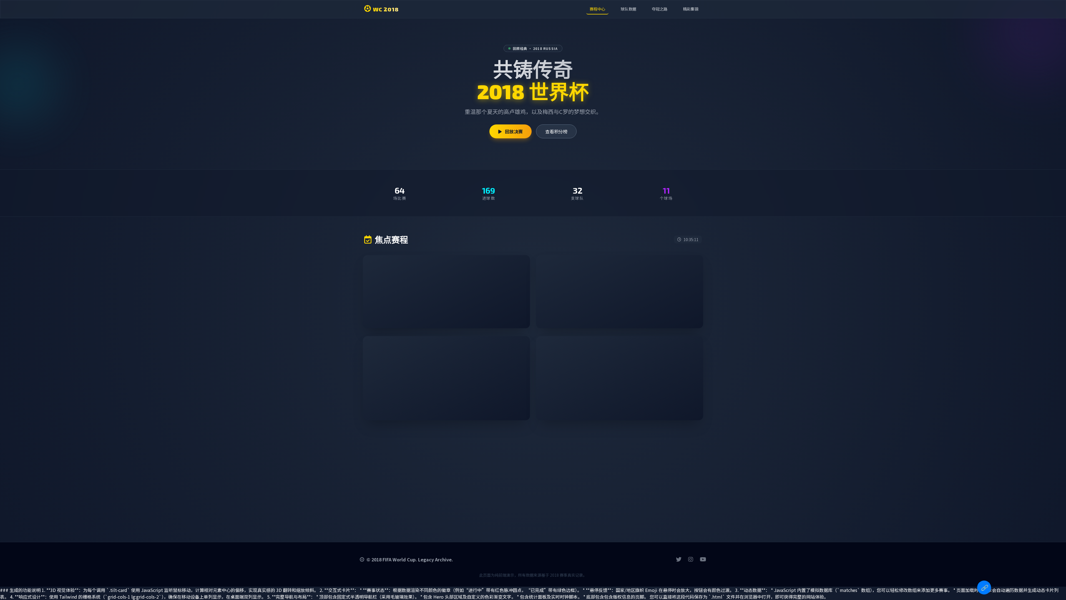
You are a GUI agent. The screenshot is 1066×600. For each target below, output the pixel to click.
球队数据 (628, 9)
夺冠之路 (659, 9)
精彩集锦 (690, 9)
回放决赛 (513, 131)
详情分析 (507, 317)
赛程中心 (597, 9)
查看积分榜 (556, 131)
